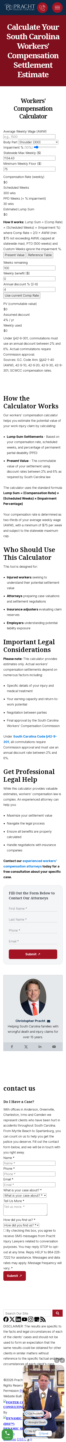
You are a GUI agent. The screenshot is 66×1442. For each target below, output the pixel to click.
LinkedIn (40, 1046)
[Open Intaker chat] (28, 1440)
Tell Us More (13, 1201)
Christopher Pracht (30, 1021)
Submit (30, 954)
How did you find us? (19, 1220)
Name (8, 1158)
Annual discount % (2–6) (20, 284)
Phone (9, 1168)
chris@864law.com (49, 1021)
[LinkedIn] (19, 1321)
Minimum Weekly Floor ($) (22, 163)
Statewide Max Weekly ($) (22, 153)
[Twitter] (13, 1321)
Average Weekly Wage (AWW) (25, 131)
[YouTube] (25, 1321)
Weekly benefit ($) (16, 273)
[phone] (42, 8)
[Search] (57, 1313)
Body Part (10, 142)
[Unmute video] (43, 1395)
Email (8, 1179)
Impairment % (18, 147)
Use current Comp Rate (22, 295)
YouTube (54, 1046)
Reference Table (40, 255)
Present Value (14, 255)
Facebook (12, 1046)
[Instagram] (31, 1321)
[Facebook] (6, 1321)
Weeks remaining (15, 262)
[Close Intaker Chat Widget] (62, 1360)
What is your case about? (22, 1190)
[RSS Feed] (43, 1321)
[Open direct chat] (56, 1360)
